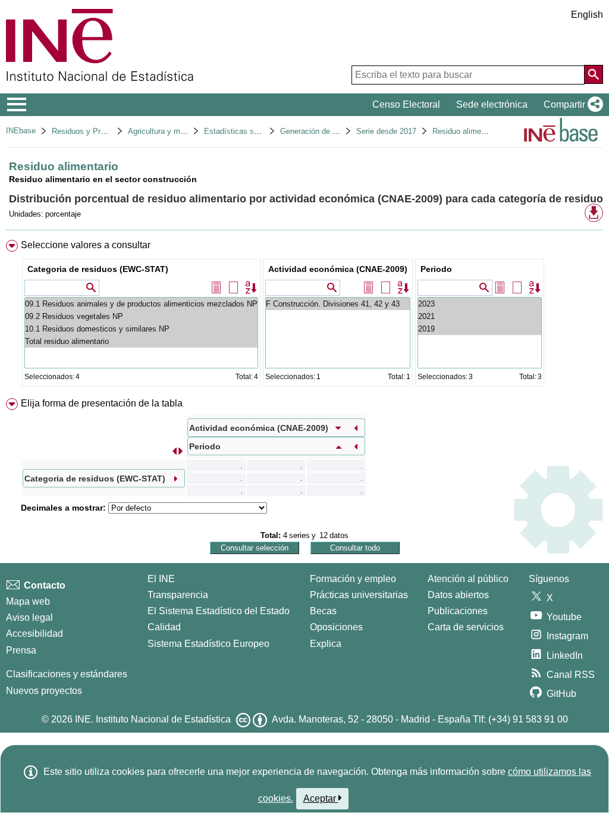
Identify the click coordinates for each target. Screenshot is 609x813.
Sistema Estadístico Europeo (208, 644)
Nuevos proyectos (44, 691)
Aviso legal (29, 617)
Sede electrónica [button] (492, 104)
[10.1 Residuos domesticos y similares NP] (141, 329)
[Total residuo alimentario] (141, 341)
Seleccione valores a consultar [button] (85, 245)
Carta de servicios (466, 627)
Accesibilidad (34, 633)
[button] (571, 104)
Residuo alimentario (466, 131)
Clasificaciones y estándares (66, 674)
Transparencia (177, 595)
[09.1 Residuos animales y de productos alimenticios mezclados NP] (141, 304)
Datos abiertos (458, 595)
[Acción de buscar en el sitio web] (593, 74)
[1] (479, 316)
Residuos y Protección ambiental (108, 131)
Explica (325, 644)
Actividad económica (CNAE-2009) (337, 269)
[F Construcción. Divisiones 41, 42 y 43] (338, 304)
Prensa (21, 650)
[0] (479, 329)
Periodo (436, 269)
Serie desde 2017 (386, 131)
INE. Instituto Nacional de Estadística (153, 719)
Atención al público (468, 579)
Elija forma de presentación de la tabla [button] (102, 403)
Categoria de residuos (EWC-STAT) (97, 269)
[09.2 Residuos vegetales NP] (141, 316)
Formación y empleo (353, 579)
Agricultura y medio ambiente (178, 131)
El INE (161, 579)
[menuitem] (304, 316)
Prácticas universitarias (359, 595)
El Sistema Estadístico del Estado (218, 611)
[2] (479, 304)
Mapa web (28, 601)
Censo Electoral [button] (406, 104)
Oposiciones (336, 627)
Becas (323, 611)
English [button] (587, 15)
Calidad (164, 627)
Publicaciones (458, 611)
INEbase (21, 130)
